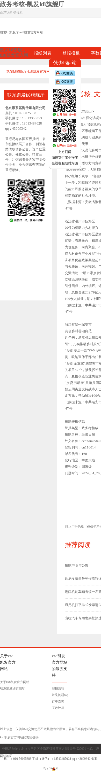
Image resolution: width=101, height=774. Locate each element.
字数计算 (58, 708)
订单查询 (58, 701)
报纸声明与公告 (76, 565)
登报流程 (58, 688)
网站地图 (6, 756)
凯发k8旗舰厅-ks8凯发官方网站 (21, 32)
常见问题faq (60, 695)
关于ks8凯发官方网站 (14, 682)
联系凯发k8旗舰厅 (12, 688)
